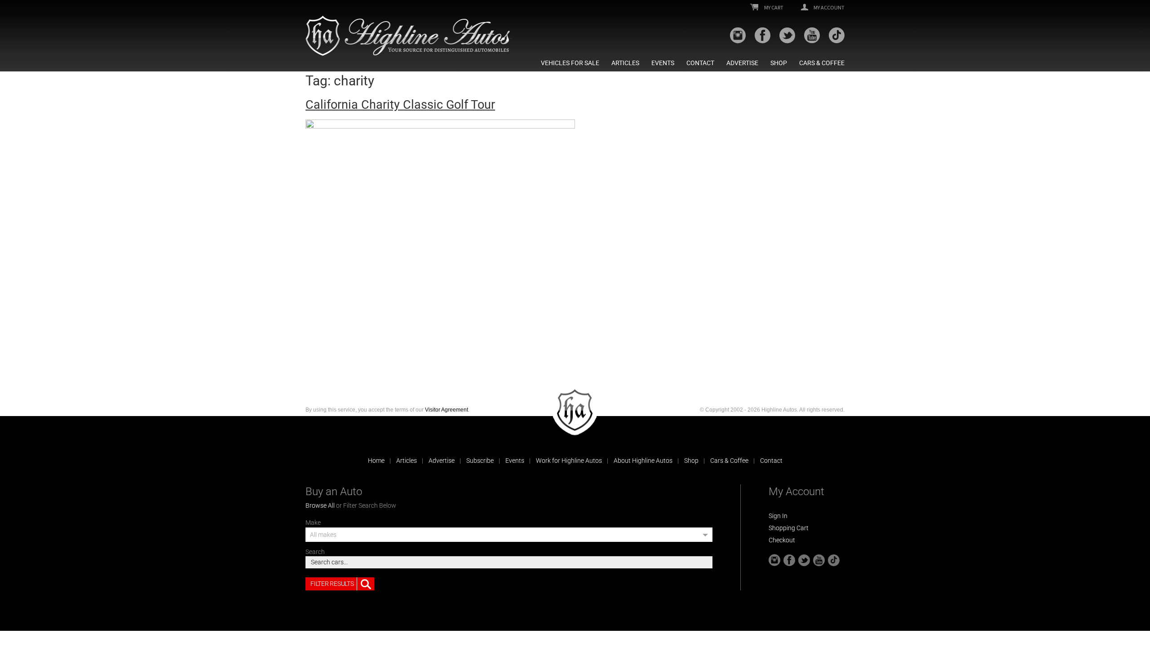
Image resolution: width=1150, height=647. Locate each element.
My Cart (773, 7)
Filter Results (332, 583)
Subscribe (480, 460)
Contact (700, 62)
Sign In (778, 515)
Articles (625, 62)
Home (376, 460)
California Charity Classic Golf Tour (400, 104)
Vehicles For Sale (570, 62)
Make (313, 522)
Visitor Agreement (446, 410)
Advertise (742, 62)
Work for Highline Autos (569, 460)
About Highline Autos (643, 460)
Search (315, 551)
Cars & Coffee (822, 62)
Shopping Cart (789, 528)
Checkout (782, 540)
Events (662, 62)
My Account (829, 7)
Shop (778, 62)
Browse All (320, 505)
